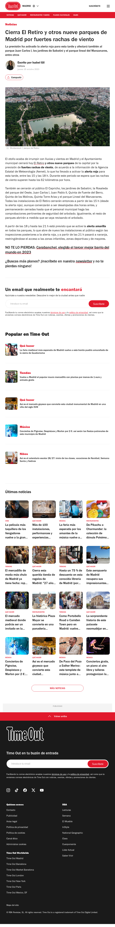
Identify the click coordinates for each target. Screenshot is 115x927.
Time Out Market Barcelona (20, 870)
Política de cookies (15, 833)
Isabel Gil (38, 63)
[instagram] (8, 790)
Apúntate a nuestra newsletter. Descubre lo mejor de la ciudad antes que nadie (45, 296)
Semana (66, 816)
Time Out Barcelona (16, 864)
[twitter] (33, 790)
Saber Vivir (67, 856)
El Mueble (67, 822)
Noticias (10, 15)
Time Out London (15, 876)
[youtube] (42, 790)
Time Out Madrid (14, 858)
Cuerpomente (69, 844)
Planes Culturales (61, 15)
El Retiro (39, 163)
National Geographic (72, 833)
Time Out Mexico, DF (16, 893)
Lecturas (66, 810)
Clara (64, 839)
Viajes (75, 15)
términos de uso (57, 313)
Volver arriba (60, 716)
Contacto (10, 810)
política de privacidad (78, 313)
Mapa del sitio (12, 905)
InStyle (65, 827)
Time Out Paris (13, 887)
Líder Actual (68, 850)
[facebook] (25, 790)
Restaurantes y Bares (40, 15)
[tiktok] (16, 790)
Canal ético (12, 839)
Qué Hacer (22, 15)
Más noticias (57, 688)
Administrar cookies (16, 844)
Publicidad (11, 816)
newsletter (84, 262)
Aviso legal (11, 822)
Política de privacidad (17, 827)
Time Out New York (15, 881)
